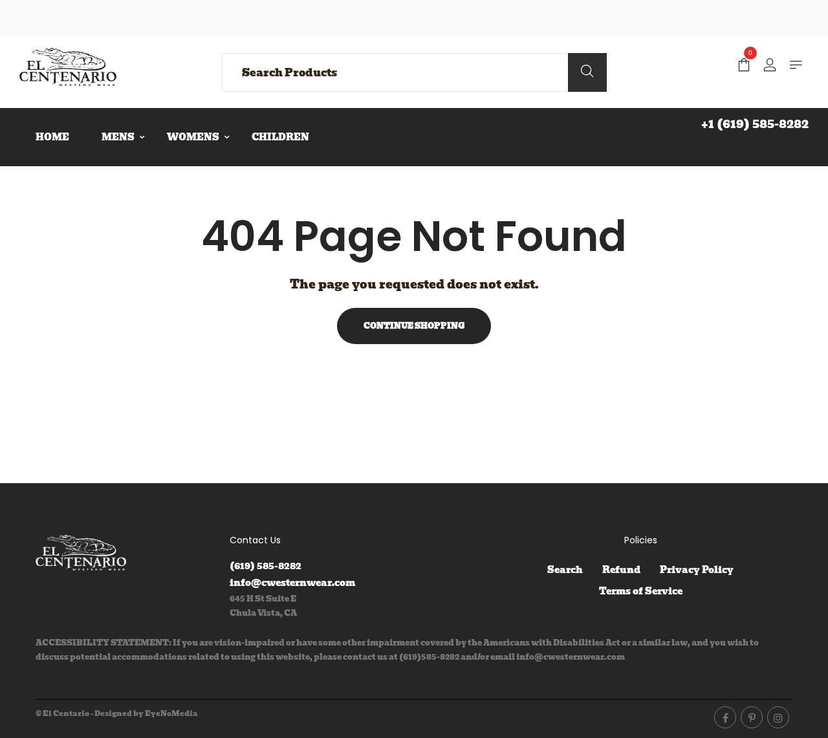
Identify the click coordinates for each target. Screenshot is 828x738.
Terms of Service (640, 591)
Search (565, 570)
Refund (621, 570)
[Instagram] (778, 717)
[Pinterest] (752, 717)
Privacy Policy (697, 570)
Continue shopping (414, 326)
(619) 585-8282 (265, 566)
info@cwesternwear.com (292, 583)
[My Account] (770, 66)
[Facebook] (725, 717)
